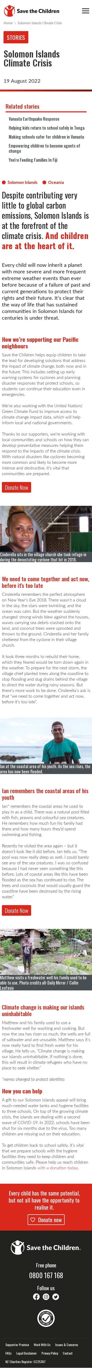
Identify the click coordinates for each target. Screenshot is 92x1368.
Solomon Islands (23, 182)
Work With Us (42, 1344)
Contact (68, 1353)
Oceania (56, 182)
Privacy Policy (50, 1353)
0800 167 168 (46, 1275)
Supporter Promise (17, 1344)
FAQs (8, 1353)
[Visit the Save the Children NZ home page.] (46, 1247)
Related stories (22, 106)
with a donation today (58, 1167)
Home (8, 23)
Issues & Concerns (66, 1344)
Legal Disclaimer (26, 1353)
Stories (16, 37)
